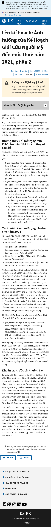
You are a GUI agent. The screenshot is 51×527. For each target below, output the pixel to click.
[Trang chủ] (7, 20)
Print (26, 457)
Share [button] (10, 457)
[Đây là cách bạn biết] (25, 13)
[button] (31, 21)
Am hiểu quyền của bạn (17, 477)
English (14, 71)
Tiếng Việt (28, 74)
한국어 (45, 71)
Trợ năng (25, 523)
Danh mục (44, 21)
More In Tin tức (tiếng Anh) (19, 105)
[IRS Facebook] (4, 504)
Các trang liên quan (16, 494)
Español (23, 71)
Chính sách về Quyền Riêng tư (26, 518)
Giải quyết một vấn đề (16, 483)
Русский (18, 74)
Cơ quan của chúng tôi (17, 471)
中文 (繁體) (35, 71)
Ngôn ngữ (10, 488)
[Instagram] (14, 504)
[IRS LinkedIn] (19, 504)
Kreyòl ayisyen (42, 74)
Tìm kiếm (19, 21)
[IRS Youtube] (24, 504)
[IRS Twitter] (9, 504)
